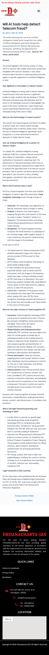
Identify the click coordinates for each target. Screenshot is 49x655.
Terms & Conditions (10, 568)
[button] (39, 11)
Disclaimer (6, 577)
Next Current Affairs (25, 500)
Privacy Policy (8, 572)
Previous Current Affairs (24, 496)
